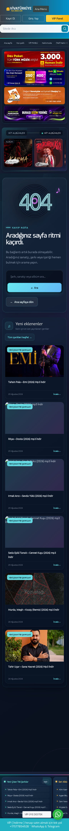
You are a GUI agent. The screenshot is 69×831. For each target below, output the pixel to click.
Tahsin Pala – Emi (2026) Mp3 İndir (22, 789)
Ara (34, 287)
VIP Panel (57, 18)
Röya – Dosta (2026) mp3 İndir (20, 795)
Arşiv (45, 781)
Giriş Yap (34, 18)
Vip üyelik (20, 42)
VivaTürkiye (19, 8)
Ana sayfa (8, 42)
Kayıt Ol (10, 18)
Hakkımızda (47, 42)
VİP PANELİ (33, 42)
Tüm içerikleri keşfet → (20, 337)
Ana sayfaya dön (22, 302)
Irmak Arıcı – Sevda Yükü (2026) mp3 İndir (25, 801)
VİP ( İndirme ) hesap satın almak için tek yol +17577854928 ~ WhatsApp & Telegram (34, 824)
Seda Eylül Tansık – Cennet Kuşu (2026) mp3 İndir (28, 807)
